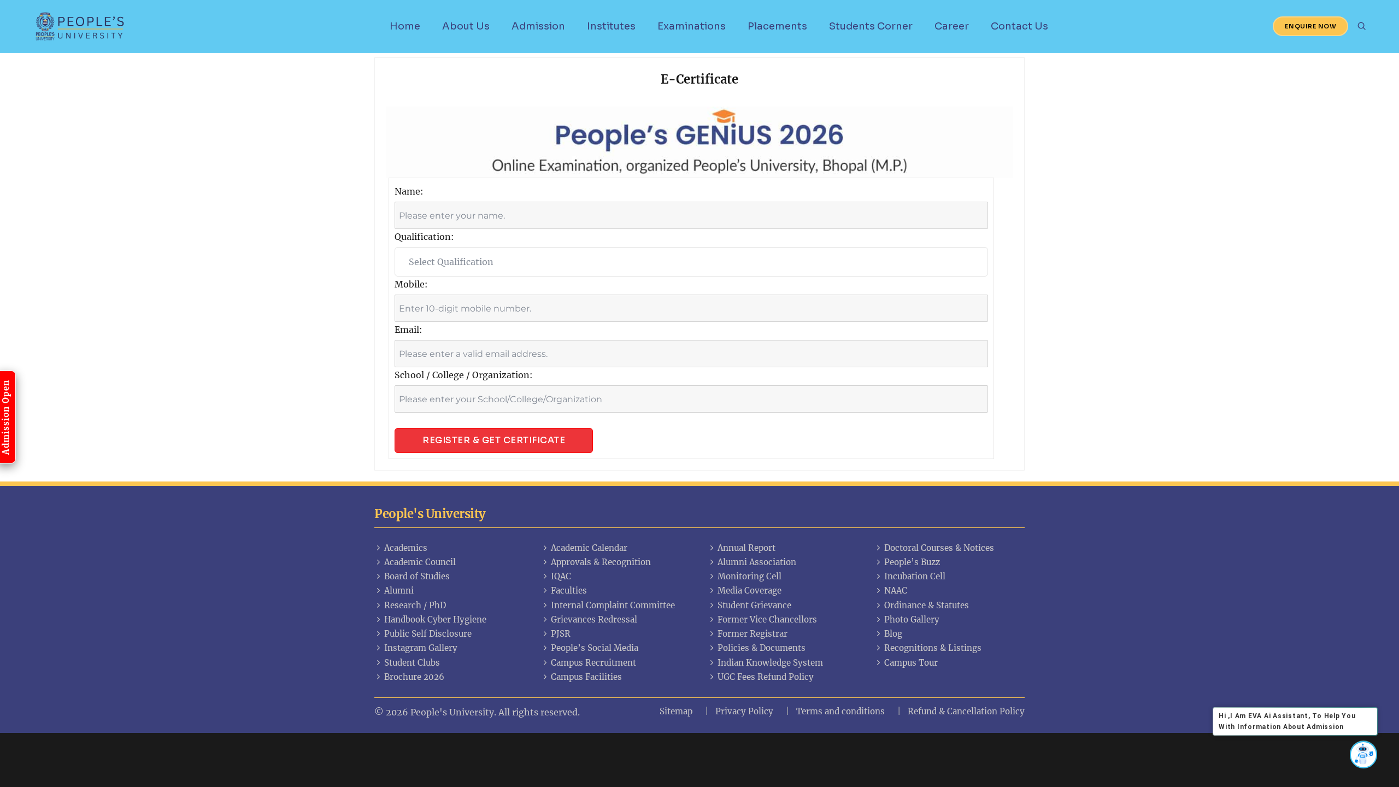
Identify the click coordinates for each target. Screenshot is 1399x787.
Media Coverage (749, 590)
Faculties (569, 590)
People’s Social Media (594, 648)
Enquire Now (1311, 26)
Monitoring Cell (749, 576)
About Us (466, 26)
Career (951, 26)
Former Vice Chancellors (767, 619)
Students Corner (871, 26)
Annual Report (746, 548)
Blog (893, 634)
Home (405, 26)
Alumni (399, 590)
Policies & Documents (762, 648)
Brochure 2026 (414, 677)
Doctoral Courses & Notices (939, 548)
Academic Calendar (589, 548)
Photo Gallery (911, 619)
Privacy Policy (744, 711)
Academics (405, 548)
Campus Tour (911, 662)
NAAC (895, 590)
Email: (408, 329)
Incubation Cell (914, 576)
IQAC (561, 576)
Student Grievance (754, 605)
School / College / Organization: (464, 374)
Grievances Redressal (594, 619)
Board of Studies (417, 576)
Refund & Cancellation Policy (966, 711)
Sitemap (676, 711)
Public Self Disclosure (428, 634)
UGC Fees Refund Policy (766, 677)
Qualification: (424, 236)
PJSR (561, 634)
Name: (409, 191)
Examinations (691, 26)
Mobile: (411, 284)
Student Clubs (412, 662)
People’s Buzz (912, 562)
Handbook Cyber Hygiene (435, 619)
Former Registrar (752, 634)
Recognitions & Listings (932, 648)
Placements (777, 26)
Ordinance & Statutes (926, 605)
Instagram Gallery (420, 648)
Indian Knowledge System (770, 662)
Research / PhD (415, 605)
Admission (538, 26)
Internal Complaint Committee (613, 605)
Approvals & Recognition (601, 562)
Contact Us (1019, 26)
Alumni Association (757, 562)
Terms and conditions (840, 711)
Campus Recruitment (593, 662)
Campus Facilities (586, 677)
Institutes (611, 26)
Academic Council (420, 562)
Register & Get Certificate (493, 440)
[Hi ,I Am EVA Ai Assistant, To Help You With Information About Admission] (1363, 754)
